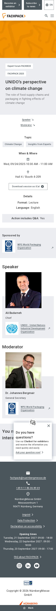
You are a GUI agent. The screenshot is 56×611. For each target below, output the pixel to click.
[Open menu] (52, 15)
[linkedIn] (28, 565)
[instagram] (19, 565)
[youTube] (36, 565)
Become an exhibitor (10, 5)
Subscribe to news (31, 5)
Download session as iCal (28, 186)
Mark (28, 608)
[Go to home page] (19, 17)
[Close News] (33, 422)
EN (49, 5)
